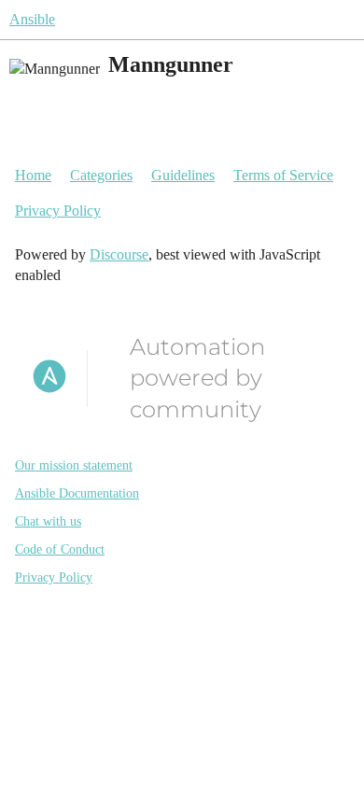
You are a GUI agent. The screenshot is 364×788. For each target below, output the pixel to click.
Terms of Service (283, 175)
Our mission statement (74, 465)
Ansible (32, 19)
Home (33, 175)
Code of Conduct (60, 549)
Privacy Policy (58, 210)
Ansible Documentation (77, 493)
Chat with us (48, 521)
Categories (101, 175)
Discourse (119, 254)
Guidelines (183, 175)
